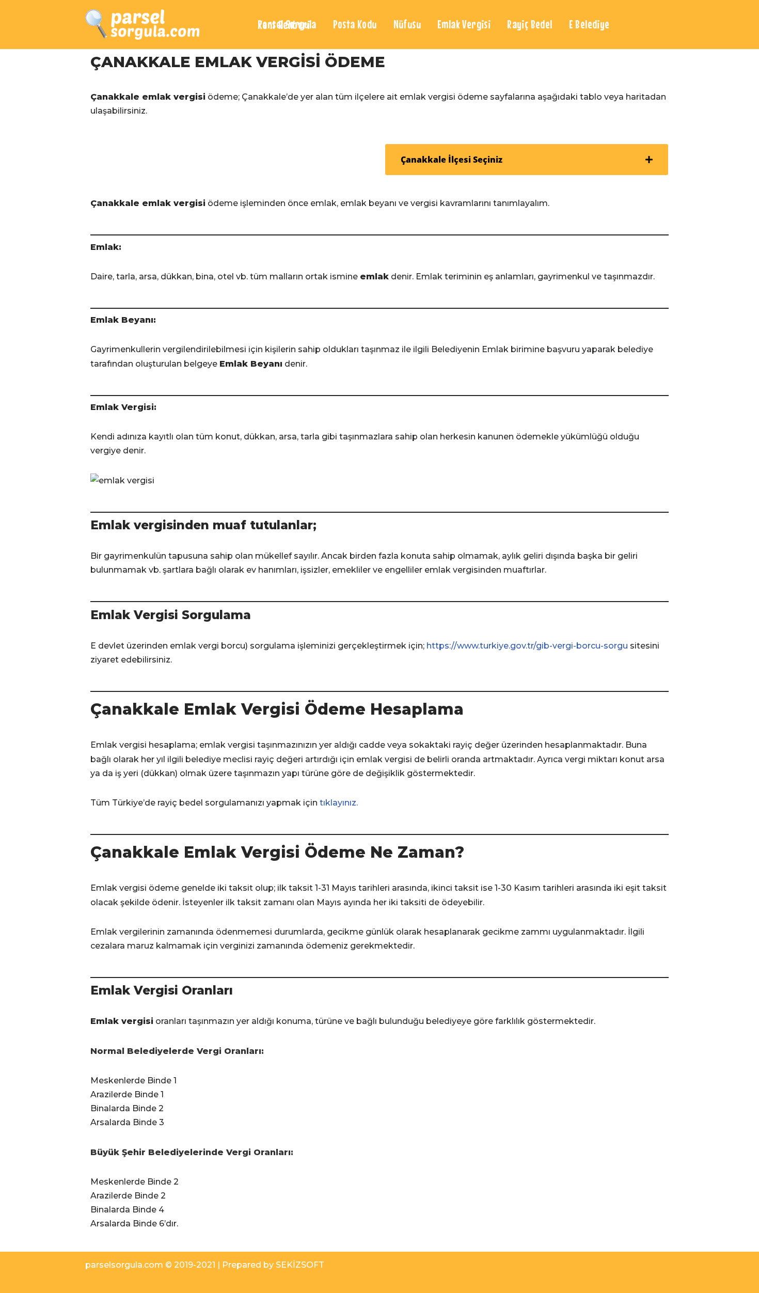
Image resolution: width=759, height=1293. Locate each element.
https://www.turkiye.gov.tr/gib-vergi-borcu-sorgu (527, 646)
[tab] (526, 159)
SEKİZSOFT (300, 1265)
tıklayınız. (339, 803)
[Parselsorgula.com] (162, 24)
